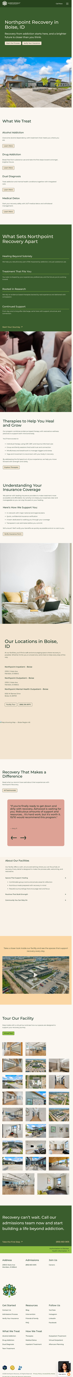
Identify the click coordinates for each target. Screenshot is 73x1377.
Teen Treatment (8, 1348)
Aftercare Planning (56, 1344)
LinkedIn (52, 1318)
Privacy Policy (37, 1373)
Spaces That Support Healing (16, 878)
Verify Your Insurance (10, 1318)
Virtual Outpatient (56, 1340)
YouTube (52, 1310)
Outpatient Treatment (57, 1336)
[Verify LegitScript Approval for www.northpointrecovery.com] (4, 1367)
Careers (52, 1265)
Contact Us (6, 1310)
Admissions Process (10, 1314)
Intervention (30, 1314)
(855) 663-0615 (31, 1265)
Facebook (52, 1322)
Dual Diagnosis (8, 1344)
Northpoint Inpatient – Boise (18, 667)
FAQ (27, 1322)
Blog (27, 1310)
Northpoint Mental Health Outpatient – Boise (26, 689)
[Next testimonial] (23, 837)
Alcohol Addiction (9, 1336)
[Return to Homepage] (11, 3)
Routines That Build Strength (16, 894)
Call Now (59, 4)
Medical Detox (31, 1340)
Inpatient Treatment (34, 1344)
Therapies (29, 1336)
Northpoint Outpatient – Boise (19, 678)
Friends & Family (32, 1318)
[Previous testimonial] (14, 837)
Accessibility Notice (49, 1373)
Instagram (53, 1314)
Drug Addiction (8, 1340)
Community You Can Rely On (16, 900)
